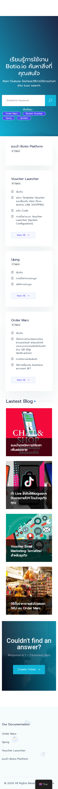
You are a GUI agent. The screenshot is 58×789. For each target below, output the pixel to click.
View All (21, 235)
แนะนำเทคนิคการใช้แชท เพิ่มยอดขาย (26, 447)
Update (24, 118)
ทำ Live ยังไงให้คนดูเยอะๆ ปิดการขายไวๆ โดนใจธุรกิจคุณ (29, 498)
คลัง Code (22, 210)
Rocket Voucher (34, 113)
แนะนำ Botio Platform (15, 759)
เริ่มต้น (19, 192)
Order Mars (12, 113)
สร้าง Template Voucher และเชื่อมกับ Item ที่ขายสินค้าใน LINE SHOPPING (30, 201)
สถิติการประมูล (24, 284)
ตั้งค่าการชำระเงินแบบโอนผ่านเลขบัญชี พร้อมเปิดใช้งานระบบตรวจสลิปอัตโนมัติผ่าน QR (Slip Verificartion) (30, 346)
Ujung (9, 118)
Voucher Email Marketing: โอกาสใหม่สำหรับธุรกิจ (26, 551)
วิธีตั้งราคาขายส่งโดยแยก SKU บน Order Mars (28, 606)
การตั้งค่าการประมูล (26, 278)
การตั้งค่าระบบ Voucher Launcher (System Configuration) (29, 220)
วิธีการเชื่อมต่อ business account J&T (29, 366)
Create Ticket (27, 669)
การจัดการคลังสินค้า (27, 359)
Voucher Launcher (13, 751)
